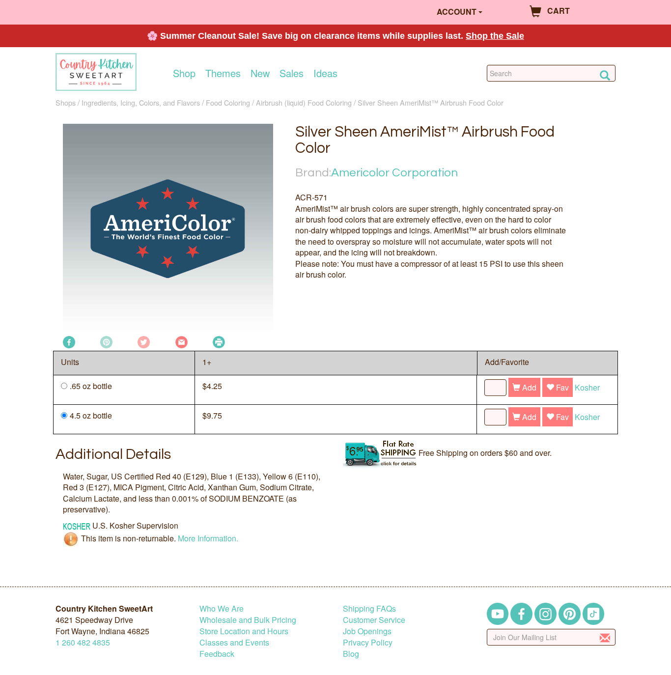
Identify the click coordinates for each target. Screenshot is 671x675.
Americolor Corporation (394, 173)
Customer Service (374, 619)
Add (528, 387)
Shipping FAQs (369, 608)
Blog (351, 653)
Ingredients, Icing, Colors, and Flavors (141, 102)
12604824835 (83, 642)
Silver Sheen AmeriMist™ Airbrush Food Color (430, 102)
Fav (561, 387)
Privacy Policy (367, 642)
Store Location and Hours (243, 631)
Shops (66, 102)
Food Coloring (228, 102)
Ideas (325, 73)
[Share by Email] (181, 341)
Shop (184, 73)
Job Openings (367, 631)
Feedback (216, 653)
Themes (223, 73)
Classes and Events (234, 642)
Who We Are (221, 608)
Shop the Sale (495, 36)
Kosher (587, 387)
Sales (292, 73)
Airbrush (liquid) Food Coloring (304, 102)
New (260, 73)
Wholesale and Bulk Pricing (247, 619)
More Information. (208, 538)
